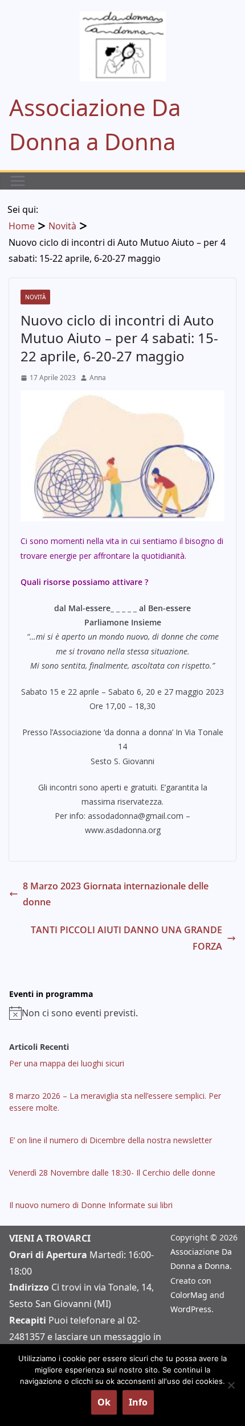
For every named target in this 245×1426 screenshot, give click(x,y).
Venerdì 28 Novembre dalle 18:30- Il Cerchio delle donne (112, 1172)
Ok (104, 1402)
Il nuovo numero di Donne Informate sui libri (91, 1205)
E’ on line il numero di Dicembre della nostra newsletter (110, 1140)
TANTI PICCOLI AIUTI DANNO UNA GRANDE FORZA (126, 938)
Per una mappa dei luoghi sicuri (66, 1063)
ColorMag (188, 1294)
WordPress (190, 1309)
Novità (35, 297)
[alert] (122, 1013)
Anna (97, 377)
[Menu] (17, 180)
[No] (230, 1385)
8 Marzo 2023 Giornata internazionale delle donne (116, 894)
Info (138, 1402)
